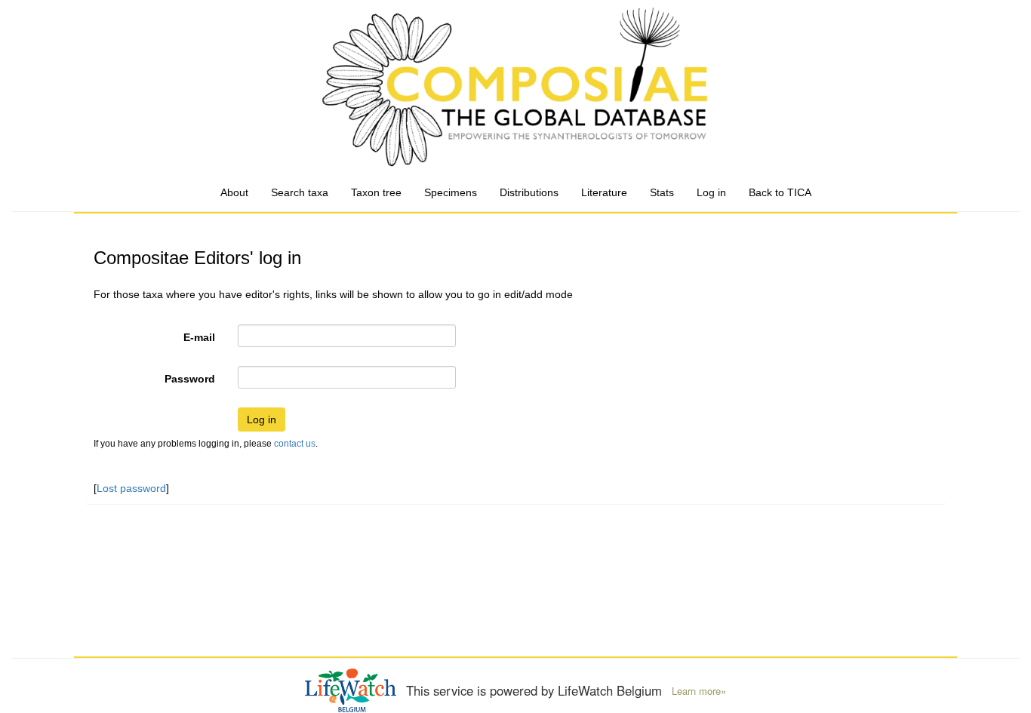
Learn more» (699, 691)
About (234, 192)
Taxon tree (376, 192)
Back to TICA (780, 192)
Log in (711, 192)
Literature (604, 192)
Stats (662, 192)
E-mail (199, 337)
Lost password (131, 488)
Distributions (529, 192)
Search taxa (299, 192)
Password (190, 379)
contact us (294, 443)
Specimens (450, 192)
